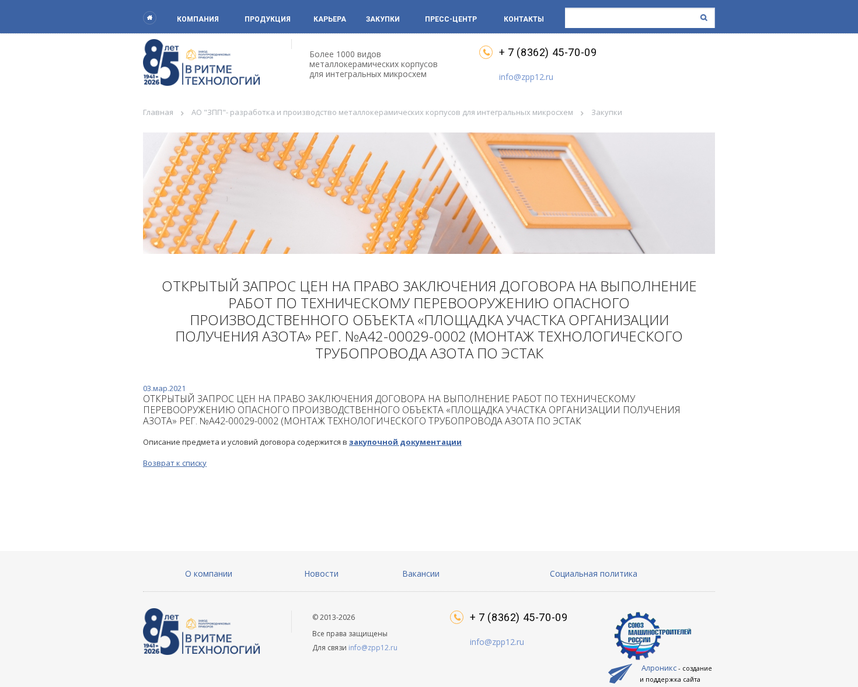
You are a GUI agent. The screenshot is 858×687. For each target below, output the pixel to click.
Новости (321, 573)
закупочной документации (405, 442)
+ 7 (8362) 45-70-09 (548, 52)
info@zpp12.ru (526, 76)
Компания (198, 19)
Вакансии (421, 573)
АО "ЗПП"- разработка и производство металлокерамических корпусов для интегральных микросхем (382, 112)
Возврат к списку (175, 463)
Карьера (329, 19)
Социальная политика (593, 573)
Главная (158, 112)
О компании (208, 573)
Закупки (383, 19)
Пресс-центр (451, 19)
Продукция (268, 19)
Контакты (524, 19)
